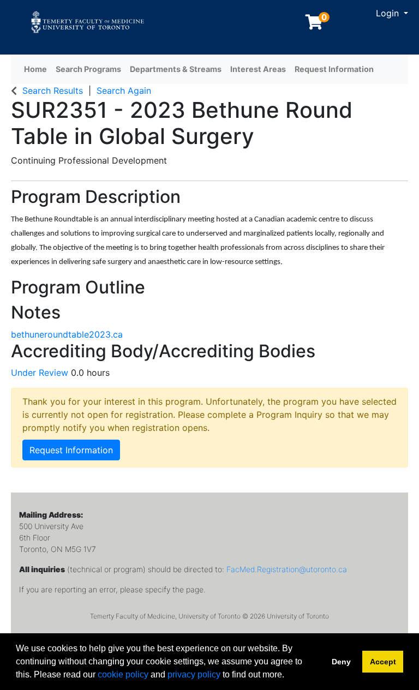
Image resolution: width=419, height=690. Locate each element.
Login (389, 13)
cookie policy (123, 674)
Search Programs (88, 69)
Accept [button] (383, 661)
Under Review (41, 372)
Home (35, 69)
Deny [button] (341, 661)
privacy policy (193, 674)
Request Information (334, 69)
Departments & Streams (176, 69)
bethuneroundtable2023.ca (67, 334)
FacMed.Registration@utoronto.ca (286, 569)
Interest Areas (258, 69)
